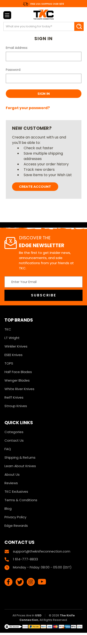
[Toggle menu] (7, 15)
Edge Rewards (16, 525)
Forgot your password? (28, 107)
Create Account (35, 187)
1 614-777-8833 (25, 559)
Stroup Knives (15, 406)
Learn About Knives (20, 466)
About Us (12, 474)
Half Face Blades (18, 371)
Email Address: (17, 47)
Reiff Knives (13, 397)
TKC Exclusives (16, 491)
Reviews (11, 483)
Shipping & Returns (19, 457)
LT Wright (12, 337)
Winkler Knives (15, 346)
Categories (13, 432)
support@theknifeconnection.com (41, 551)
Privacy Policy (15, 517)
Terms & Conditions (20, 500)
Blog (8, 508)
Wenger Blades (17, 380)
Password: (13, 69)
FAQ (7, 449)
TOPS (8, 363)
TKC (7, 329)
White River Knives (19, 389)
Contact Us (14, 440)
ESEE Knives (13, 354)
